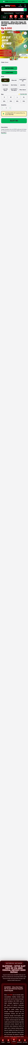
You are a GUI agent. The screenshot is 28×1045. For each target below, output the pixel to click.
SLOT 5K (14, 120)
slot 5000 (9, 994)
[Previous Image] (3, 46)
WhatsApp (19, 1042)
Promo (3, 1042)
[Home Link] (10, 6)
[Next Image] (25, 46)
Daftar (14, 1041)
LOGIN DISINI (9, 72)
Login (8, 1042)
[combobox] (12, 9)
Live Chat (25, 1042)
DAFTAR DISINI (9, 68)
